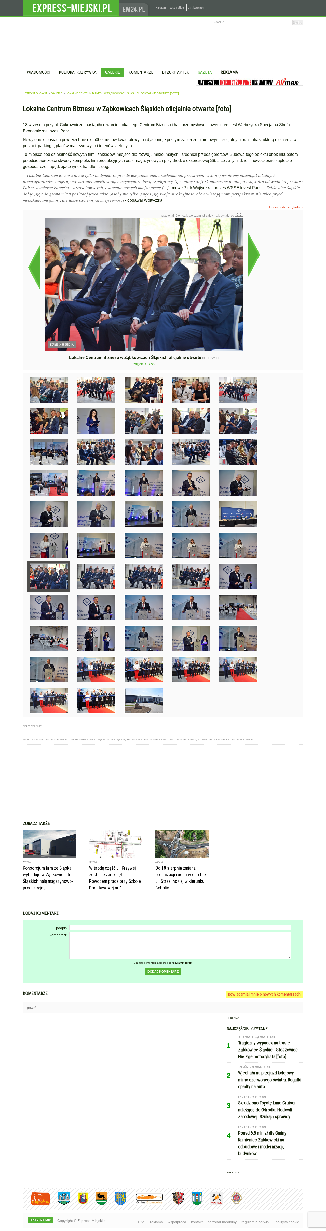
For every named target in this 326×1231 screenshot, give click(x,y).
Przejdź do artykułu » (286, 207)
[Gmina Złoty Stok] (174, 1203)
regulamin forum (182, 962)
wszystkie (177, 7)
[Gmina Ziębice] (193, 1203)
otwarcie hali (186, 739)
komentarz (58, 935)
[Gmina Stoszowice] (145, 1203)
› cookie (219, 22)
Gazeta (205, 72)
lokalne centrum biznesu (49, 739)
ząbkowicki (196, 8)
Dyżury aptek (175, 72)
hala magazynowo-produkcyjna (150, 739)
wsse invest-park (83, 739)
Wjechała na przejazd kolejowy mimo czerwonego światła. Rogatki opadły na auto (269, 1079)
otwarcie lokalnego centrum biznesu (226, 739)
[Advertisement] (163, 782)
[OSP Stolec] (212, 1203)
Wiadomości (38, 72)
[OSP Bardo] (232, 1203)
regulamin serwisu (256, 1222)
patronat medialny (222, 1222)
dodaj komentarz (163, 971)
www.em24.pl (135, 8)
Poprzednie (34, 267)
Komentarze (141, 72)
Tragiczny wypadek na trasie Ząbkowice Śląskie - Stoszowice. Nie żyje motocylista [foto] (268, 1049)
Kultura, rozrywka (78, 72)
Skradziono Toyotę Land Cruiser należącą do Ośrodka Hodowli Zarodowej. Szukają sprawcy (267, 1109)
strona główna (36, 93)
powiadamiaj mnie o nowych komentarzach (264, 994)
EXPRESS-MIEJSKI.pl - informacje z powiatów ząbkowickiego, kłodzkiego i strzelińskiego (71, 8)
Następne (254, 255)
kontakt (197, 1222)
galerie (56, 93)
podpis (61, 928)
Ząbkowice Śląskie (111, 739)
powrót (32, 1007)
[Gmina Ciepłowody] (97, 1203)
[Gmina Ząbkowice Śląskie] (60, 1203)
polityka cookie (287, 1222)
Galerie (112, 72)
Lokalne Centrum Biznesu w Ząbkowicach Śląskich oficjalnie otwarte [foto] (122, 93)
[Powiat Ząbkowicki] (36, 1203)
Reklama (229, 72)
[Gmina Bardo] (79, 1203)
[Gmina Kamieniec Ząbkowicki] (116, 1203)
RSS (141, 1222)
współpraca (177, 1222)
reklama (156, 1222)
